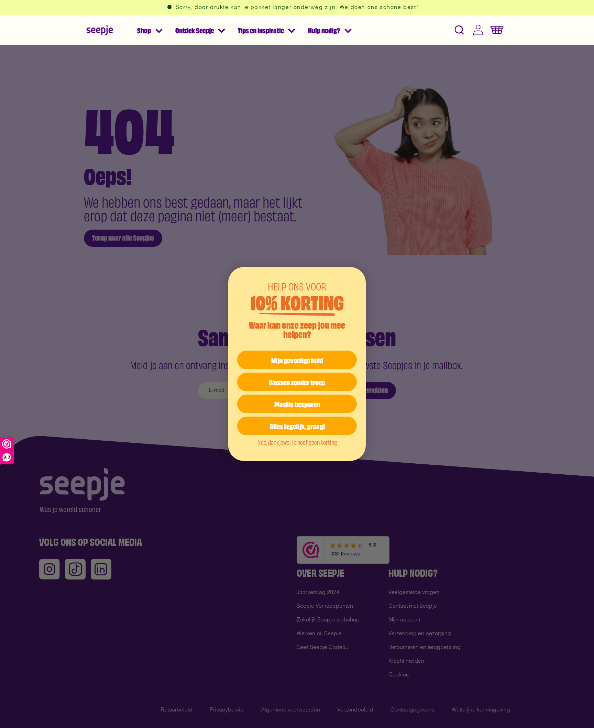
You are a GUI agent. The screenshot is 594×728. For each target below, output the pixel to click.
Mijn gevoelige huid (297, 359)
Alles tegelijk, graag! (297, 425)
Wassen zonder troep (297, 381)
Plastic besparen (297, 403)
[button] (149, 30)
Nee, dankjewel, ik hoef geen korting (297, 442)
